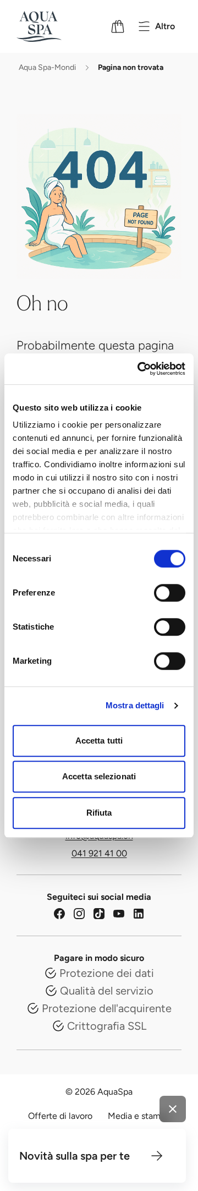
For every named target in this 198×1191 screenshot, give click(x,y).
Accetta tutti (99, 740)
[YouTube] (118, 913)
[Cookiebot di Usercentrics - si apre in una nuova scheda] (139, 369)
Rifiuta (99, 812)
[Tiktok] (99, 913)
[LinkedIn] (138, 913)
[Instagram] (79, 913)
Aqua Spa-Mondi (47, 67)
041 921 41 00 (99, 853)
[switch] (169, 593)
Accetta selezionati (99, 776)
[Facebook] (59, 913)
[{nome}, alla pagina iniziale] (53, 26)
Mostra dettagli (135, 705)
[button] (157, 1156)
